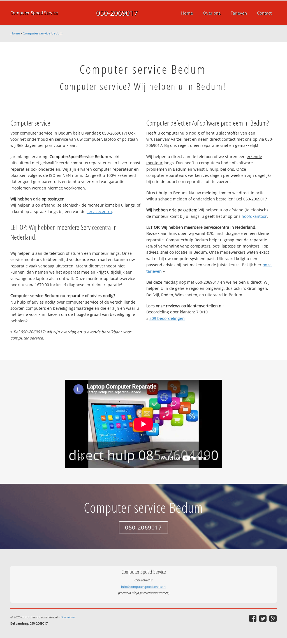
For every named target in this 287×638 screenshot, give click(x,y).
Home (15, 33)
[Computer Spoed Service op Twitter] (263, 618)
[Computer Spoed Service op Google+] (273, 618)
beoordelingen (167, 318)
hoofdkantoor (254, 216)
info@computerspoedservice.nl (143, 586)
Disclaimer (68, 617)
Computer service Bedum (43, 33)
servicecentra (99, 211)
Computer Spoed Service (34, 13)
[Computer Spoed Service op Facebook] (252, 618)
